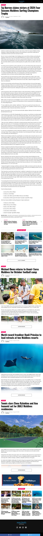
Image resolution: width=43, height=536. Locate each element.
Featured (10, 215)
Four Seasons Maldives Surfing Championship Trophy (12, 217)
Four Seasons (15, 215)
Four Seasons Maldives (36, 215)
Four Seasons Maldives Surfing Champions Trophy (24, 216)
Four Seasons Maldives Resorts (8, 216)
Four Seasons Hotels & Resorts (25, 215)
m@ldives (7, 17)
